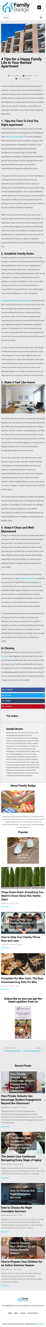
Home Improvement (24, 78)
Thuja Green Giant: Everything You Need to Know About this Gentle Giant (22, 896)
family (3, 656)
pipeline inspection (28, 578)
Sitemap (40, 1324)
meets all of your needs (14, 136)
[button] (39, 7)
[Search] (41, 17)
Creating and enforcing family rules (15, 300)
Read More (5, 906)
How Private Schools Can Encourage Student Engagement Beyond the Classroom (21, 1099)
